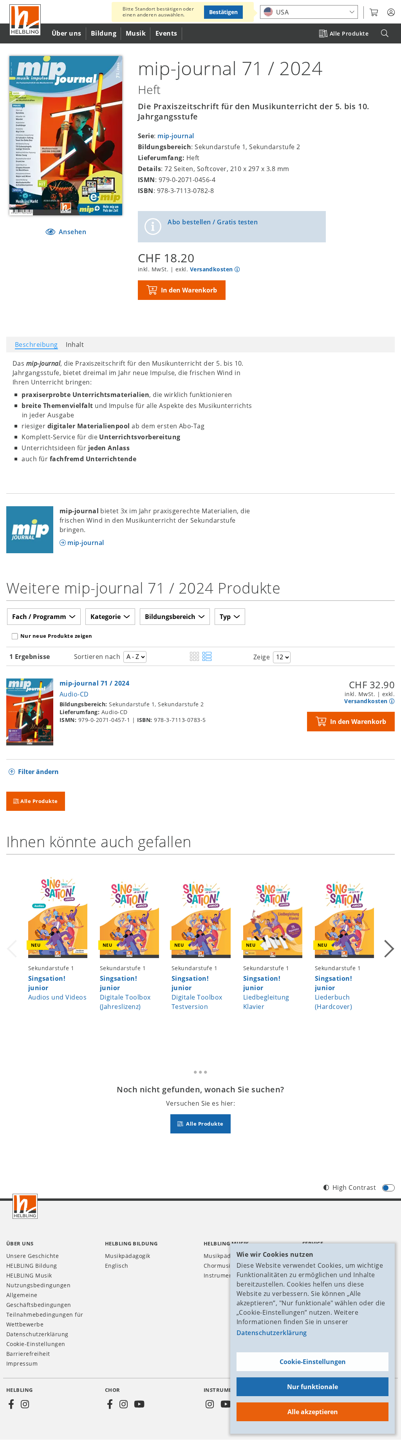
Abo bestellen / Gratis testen (213, 222)
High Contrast (354, 1187)
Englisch (116, 1265)
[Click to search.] (385, 33)
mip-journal (175, 136)
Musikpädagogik (127, 1256)
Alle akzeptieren (312, 1412)
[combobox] (309, 12)
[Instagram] (24, 1404)
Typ (225, 616)
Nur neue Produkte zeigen (56, 635)
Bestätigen (223, 12)
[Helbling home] (25, 1206)
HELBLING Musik (29, 1275)
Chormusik (218, 1265)
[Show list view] (207, 657)
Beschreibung (36, 344)
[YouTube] (139, 1404)
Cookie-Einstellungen (313, 1361)
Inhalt (75, 344)
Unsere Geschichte (32, 1256)
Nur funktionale (312, 1386)
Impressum (22, 1363)
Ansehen (71, 231)
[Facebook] (11, 1404)
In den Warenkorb (189, 290)
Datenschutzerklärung (272, 1332)
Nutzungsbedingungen (38, 1285)
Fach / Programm (39, 616)
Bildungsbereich (170, 616)
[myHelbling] (391, 12)
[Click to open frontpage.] (25, 20)
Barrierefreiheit (28, 1353)
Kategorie (105, 616)
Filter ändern (38, 771)
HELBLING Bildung (31, 1265)
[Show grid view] (194, 657)
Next (388, 953)
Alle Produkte (349, 33)
